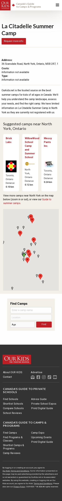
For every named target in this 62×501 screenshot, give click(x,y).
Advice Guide (39, 399)
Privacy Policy (19, 487)
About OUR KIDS (12, 372)
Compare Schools (13, 408)
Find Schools (10, 399)
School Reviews (12, 413)
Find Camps (10, 432)
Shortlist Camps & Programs (13, 447)
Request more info (13, 41)
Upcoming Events (41, 437)
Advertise (36, 372)
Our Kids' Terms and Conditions (16, 471)
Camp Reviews (12, 453)
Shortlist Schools (13, 403)
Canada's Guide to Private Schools (24, 390)
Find (44, 324)
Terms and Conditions (43, 484)
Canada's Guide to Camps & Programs (25, 424)
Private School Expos (43, 403)
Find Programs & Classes (13, 439)
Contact (7, 376)
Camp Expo (37, 432)
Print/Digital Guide (42, 408)
